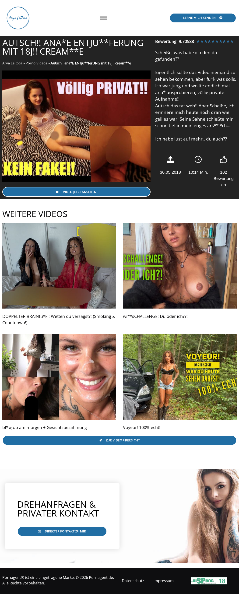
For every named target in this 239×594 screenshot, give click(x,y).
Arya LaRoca (12, 63)
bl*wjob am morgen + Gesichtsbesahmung (44, 427)
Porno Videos (36, 63)
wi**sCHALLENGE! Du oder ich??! (155, 316)
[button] (104, 18)
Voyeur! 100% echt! (141, 427)
